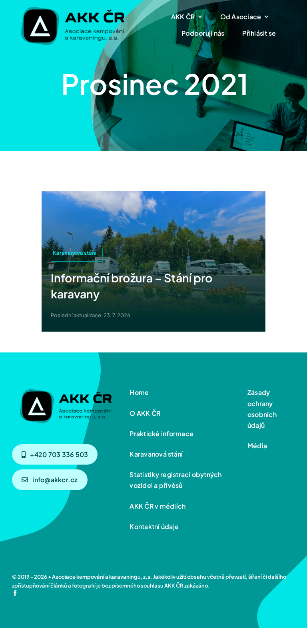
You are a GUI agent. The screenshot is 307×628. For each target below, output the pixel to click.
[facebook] (15, 593)
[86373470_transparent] (72, 4)
